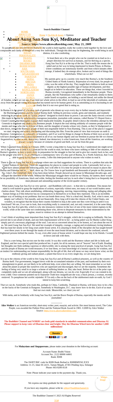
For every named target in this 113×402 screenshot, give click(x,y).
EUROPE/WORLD (24, 140)
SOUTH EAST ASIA (27, 116)
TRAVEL (27, 58)
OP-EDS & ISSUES (24, 37)
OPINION (28, 50)
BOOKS (27, 60)
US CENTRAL (27, 150)
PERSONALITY (27, 55)
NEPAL (30, 79)
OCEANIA (27, 108)
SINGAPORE (30, 132)
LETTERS (24, 166)
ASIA (24, 68)
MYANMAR (30, 118)
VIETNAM (30, 129)
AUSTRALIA (30, 111)
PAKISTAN (30, 76)
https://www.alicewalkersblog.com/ (60, 310)
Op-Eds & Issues (55, 35)
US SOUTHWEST (27, 153)
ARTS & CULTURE (28, 42)
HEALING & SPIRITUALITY (28, 47)
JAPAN (30, 95)
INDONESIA (30, 134)
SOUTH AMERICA (27, 163)
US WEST (28, 155)
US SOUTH (27, 145)
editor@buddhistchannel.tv (76, 388)
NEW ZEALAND (30, 113)
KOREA (30, 97)
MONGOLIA (30, 103)
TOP (56, 400)
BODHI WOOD (27, 66)
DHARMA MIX (27, 63)
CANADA (27, 161)
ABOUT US (25, 34)
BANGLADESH (30, 89)
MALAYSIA (30, 137)
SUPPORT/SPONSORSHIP (25, 170)
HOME (24, 31)
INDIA (30, 84)
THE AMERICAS (24, 142)
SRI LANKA (30, 87)
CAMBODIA (30, 124)
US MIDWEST (27, 148)
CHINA (30, 100)
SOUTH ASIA (27, 71)
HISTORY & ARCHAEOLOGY (27, 39)
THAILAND (30, 121)
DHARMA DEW (27, 45)
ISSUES (27, 53)
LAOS (30, 126)
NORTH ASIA (27, 92)
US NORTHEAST (27, 158)
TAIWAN (30, 105)
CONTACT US (24, 174)
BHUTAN (30, 82)
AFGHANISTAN (30, 74)
